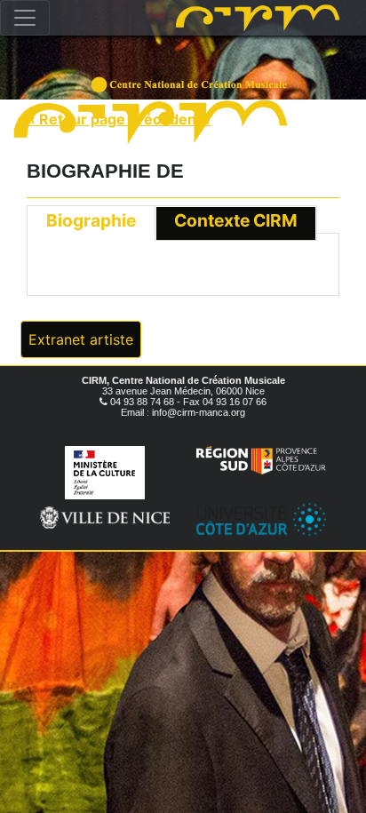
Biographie (91, 220)
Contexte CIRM (236, 220)
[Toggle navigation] (25, 18)
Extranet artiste (80, 339)
